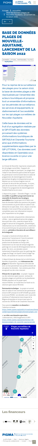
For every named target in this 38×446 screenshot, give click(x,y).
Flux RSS (31, 441)
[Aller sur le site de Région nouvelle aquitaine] (22, 421)
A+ (6, 22)
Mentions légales (24, 439)
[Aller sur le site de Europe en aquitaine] (8, 421)
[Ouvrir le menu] (34, 2)
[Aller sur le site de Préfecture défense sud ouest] (29, 421)
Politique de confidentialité (11, 441)
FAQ (15, 439)
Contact (24, 441)
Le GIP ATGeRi (7, 439)
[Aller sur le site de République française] (15, 421)
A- (10, 22)
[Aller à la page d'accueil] (19, 434)
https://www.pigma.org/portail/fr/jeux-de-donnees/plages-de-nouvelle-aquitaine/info (18, 321)
